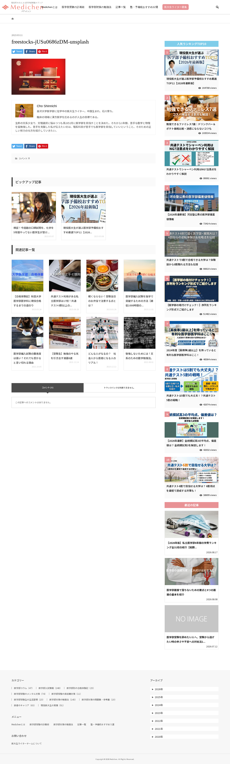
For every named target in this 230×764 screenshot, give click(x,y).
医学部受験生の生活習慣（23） (29, 699)
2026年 (159, 689)
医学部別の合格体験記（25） (81, 688)
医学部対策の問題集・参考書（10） (99, 699)
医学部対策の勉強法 (100, 7)
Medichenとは (49, 7)
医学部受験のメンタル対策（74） (30, 694)
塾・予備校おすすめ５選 (102, 724)
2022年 (159, 721)
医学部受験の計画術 (73, 7)
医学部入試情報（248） (50, 688)
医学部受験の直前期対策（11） (67, 694)
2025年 (159, 697)
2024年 (159, 705)
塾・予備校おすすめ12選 (144, 7)
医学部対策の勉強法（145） (63, 699)
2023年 (159, 713)
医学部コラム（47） (24, 688)
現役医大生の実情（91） (53, 705)
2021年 (159, 729)
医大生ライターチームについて (27, 743)
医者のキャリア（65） (25, 705)
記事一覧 (121, 7)
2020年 (159, 736)
